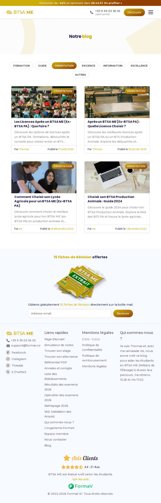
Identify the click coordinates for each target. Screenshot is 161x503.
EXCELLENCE (139, 65)
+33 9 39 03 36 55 (23, 340)
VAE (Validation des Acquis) (57, 414)
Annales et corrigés (58, 368)
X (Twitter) (19, 372)
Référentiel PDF (55, 362)
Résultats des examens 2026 (61, 387)
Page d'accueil (54, 339)
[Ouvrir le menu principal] (151, 12)
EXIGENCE (88, 65)
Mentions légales (94, 366)
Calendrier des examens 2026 (61, 397)
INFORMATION (113, 65)
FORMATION (21, 65)
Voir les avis (80, 479)
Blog (47, 445)
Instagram (19, 359)
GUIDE (42, 65)
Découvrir (134, 12)
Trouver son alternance (61, 356)
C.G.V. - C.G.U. (91, 339)
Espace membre (56, 434)
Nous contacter (55, 439)
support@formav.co (25, 345)
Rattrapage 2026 (56, 406)
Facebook (19, 352)
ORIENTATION (64, 65)
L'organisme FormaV (59, 428)
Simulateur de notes (58, 345)
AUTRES (80, 74)
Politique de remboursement (94, 358)
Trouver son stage (57, 351)
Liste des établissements (55, 376)
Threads (17, 365)
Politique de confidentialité (92, 347)
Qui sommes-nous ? (59, 422)
